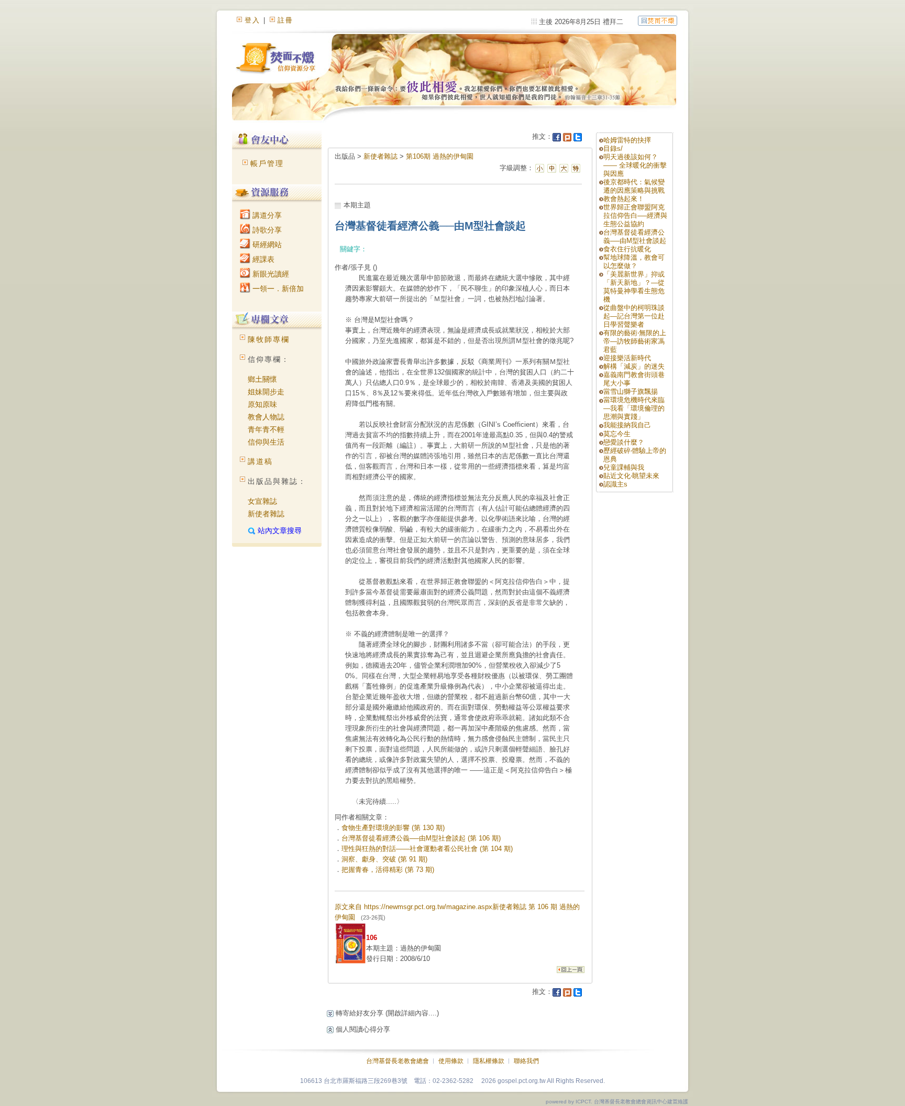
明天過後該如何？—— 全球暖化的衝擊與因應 (635, 165)
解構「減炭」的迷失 (634, 366)
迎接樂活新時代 (627, 358)
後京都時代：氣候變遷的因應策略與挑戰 (634, 186)
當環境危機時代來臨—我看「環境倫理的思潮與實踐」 (634, 408)
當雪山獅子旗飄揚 (630, 391)
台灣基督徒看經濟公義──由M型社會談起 (634, 236)
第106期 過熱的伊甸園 (439, 156)
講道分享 (266, 215)
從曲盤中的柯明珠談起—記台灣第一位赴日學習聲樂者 (634, 316)
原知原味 (262, 404)
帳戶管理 (267, 163)
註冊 (285, 20)
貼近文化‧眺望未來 (631, 476)
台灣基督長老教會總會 (397, 1061)
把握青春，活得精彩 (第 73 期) (387, 869)
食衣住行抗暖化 (627, 249)
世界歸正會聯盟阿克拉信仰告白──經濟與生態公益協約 (635, 215)
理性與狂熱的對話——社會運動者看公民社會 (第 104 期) (427, 849)
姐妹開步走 (266, 392)
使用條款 (450, 1061)
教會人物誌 (266, 417)
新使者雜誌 (266, 514)
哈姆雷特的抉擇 (627, 140)
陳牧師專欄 (269, 339)
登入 (252, 20)
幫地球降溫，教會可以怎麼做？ (634, 261)
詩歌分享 (266, 230)
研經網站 (266, 244)
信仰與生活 (266, 442)
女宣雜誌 (262, 501)
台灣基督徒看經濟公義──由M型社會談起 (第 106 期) (421, 838)
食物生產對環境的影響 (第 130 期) (393, 828)
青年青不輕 (266, 429)
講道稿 (260, 461)
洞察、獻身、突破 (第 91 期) (384, 859)
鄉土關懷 (262, 379)
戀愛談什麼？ (623, 442)
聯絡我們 (526, 1061)
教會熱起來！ (623, 199)
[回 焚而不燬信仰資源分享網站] (657, 20)
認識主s (615, 484)
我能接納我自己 (627, 425)
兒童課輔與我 (623, 467)
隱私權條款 (488, 1061)
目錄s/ (613, 148)
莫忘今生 (617, 434)
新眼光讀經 (269, 274)
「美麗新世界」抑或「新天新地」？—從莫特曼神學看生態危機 (634, 286)
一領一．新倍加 (277, 288)
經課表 (262, 259)
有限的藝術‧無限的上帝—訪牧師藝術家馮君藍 (634, 341)
